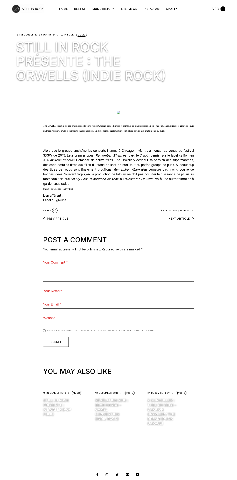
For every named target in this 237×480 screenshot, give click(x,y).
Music (82, 34)
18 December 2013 (54, 393)
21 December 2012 (28, 35)
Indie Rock (187, 210)
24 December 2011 (159, 393)
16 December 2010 (107, 393)
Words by (58, 35)
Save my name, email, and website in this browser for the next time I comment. (101, 330)
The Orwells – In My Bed (61, 188)
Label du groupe (54, 200)
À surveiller (169, 210)
